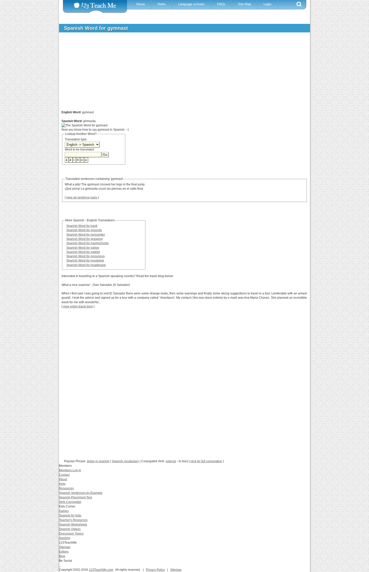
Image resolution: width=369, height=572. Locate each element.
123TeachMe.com (101, 569)
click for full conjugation (206, 461)
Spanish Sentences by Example (80, 493)
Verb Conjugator (70, 502)
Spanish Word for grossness (85, 256)
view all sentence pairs (81, 197)
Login (267, 4)
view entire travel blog (78, 306)
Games (64, 511)
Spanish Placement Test (75, 497)
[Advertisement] (180, 74)
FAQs (221, 4)
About (63, 479)
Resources (66, 488)
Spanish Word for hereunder (85, 234)
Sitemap (64, 547)
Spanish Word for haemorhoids (87, 243)
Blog (62, 556)
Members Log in (70, 470)
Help (62, 484)
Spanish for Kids (70, 515)
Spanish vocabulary (125, 461)
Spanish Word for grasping (84, 239)
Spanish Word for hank (81, 226)
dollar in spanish (98, 461)
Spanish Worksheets (73, 524)
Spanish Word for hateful (83, 252)
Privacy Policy (155, 569)
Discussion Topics (71, 533)
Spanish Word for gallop (82, 247)
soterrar (171, 461)
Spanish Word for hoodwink (85, 260)
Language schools (191, 4)
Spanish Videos (70, 529)
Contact (64, 475)
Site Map (244, 4)
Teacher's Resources (73, 520)
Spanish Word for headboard (86, 265)
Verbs (161, 4)
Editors (64, 551)
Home (140, 4)
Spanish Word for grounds (84, 230)
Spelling (64, 538)
